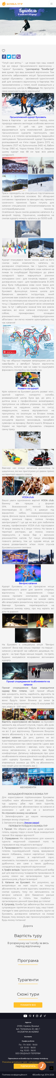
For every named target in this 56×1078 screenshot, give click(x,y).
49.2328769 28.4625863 (28, 1032)
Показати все (28, 1005)
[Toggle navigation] (51, 3)
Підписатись (28, 1066)
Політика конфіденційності (14, 1075)
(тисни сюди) (31, 822)
